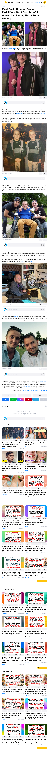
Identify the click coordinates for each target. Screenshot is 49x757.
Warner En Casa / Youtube (41, 390)
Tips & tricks (4, 494)
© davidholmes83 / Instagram (7, 173)
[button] (9, 395)
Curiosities (27, 446)
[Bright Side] (9, 2)
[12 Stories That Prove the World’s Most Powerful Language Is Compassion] (13, 704)
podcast (31, 261)
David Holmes (19, 113)
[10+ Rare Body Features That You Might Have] (36, 433)
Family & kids (28, 577)
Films (3, 472)
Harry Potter (42, 113)
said (22, 261)
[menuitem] (18, 2)
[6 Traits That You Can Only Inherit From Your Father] (36, 457)
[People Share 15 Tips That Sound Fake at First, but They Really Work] (13, 481)
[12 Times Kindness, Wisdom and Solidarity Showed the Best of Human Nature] (36, 511)
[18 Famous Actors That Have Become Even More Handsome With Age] (13, 457)
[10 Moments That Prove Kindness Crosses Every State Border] (13, 680)
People (3, 6)
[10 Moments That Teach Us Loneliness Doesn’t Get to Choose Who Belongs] (36, 598)
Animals (3, 744)
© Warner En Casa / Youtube (7, 97)
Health (26, 470)
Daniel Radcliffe (12, 48)
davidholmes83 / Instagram (28, 390)
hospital (16, 316)
